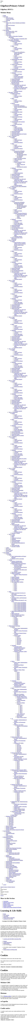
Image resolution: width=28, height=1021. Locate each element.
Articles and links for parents (17, 435)
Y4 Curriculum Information (17, 433)
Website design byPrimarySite (10, 949)
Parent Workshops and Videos (17, 614)
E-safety (16, 171)
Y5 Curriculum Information (17, 490)
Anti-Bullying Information (14, 859)
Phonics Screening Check (19, 162)
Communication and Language (18, 69)
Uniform (8, 878)
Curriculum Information (16, 307)
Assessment (8, 832)
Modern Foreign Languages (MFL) (19, 769)
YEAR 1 (16, 618)
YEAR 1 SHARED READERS (21, 208)
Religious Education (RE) (16, 784)
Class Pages (8, 35)
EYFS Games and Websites (20, 602)
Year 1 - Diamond (12, 136)
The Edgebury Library (16, 572)
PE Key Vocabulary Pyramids (20, 758)
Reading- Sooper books (11, 827)
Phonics (13, 50)
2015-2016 (11, 824)
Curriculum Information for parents (18, 458)
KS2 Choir (8, 33)
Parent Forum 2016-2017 (14, 854)
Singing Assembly (10, 828)
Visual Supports (12, 872)
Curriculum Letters (15, 80)
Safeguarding (9, 856)
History (13, 661)
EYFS (10, 555)
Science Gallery (17, 635)
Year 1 (15, 584)
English (13, 137)
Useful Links (9, 879)
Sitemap (5, 941)
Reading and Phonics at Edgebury (18, 563)
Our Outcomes (6, 831)
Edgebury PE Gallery (18, 760)
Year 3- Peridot (12, 348)
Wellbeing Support (18, 91)
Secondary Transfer (15, 533)
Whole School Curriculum (14, 625)
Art (12, 718)
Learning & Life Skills (16, 811)
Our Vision (5, 16)
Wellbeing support (18, 185)
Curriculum (8, 553)
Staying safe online (18, 223)
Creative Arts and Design (16, 64)
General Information (15, 79)
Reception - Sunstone (13, 92)
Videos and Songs (18, 43)
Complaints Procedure (10, 843)
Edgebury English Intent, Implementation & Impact (16, 562)
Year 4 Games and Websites (20, 607)
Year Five (19, 643)
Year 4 (15, 588)
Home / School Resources (14, 874)
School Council (9, 550)
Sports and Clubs (9, 877)
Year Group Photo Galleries (17, 581)
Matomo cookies (7, 996)
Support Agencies (12, 876)
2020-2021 (11, 818)
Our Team (5, 21)
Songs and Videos (18, 48)
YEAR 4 (16, 622)
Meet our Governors (10, 25)
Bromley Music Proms (22, 696)
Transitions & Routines (14, 870)
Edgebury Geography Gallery (20, 651)
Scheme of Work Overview (20, 790)
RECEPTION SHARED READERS (22, 154)
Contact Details (9, 844)
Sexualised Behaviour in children (16, 860)
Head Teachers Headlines (11, 849)
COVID (8, 845)
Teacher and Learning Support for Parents (15, 829)
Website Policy (6, 943)
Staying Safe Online (18, 129)
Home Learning (9, 826)
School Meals (9, 863)
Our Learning (6, 552)
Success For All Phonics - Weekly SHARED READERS (19, 53)
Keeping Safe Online (18, 76)
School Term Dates (10, 865)
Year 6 (15, 590)
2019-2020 (11, 820)
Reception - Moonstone (14, 39)
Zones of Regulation (18, 77)
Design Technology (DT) (16, 737)
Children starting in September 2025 (19, 38)
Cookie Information (7, 942)
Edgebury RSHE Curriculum (20, 806)
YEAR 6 (16, 624)
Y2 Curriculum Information (17, 270)
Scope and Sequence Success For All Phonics (20, 568)
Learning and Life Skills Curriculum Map (19, 813)
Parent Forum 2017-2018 (14, 852)
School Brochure (9, 18)
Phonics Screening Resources (20, 213)
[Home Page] (1, 2)
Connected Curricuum (16, 538)
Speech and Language (13, 871)
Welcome (8, 20)
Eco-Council (8, 551)
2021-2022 (11, 817)
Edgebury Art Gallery (18, 724)
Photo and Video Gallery (19, 778)
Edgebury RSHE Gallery (19, 810)
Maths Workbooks (15, 613)
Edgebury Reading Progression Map (18, 565)
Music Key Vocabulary (19, 694)
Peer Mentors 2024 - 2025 (11, 31)
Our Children (6, 30)
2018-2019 (11, 821)
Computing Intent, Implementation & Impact (19, 682)
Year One (19, 638)
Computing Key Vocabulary (20, 686)
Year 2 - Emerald (12, 240)
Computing (13, 680)
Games (15, 42)
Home (4, 15)
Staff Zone (8, 27)
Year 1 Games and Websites (20, 603)
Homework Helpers (18, 142)
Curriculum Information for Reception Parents (17, 82)
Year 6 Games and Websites (20, 610)
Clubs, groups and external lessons (21, 714)
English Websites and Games (17, 579)
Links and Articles (15, 83)
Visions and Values (10, 19)
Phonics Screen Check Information (18, 186)
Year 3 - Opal (11, 317)
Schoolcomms (9, 861)
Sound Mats (16, 104)
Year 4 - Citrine (12, 380)
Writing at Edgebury (15, 573)
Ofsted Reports (9, 835)
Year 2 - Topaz (12, 280)
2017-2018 (11, 822)
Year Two (19, 639)
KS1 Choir (8, 549)
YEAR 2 (16, 619)
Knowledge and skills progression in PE (18, 757)
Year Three (19, 640)
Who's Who (8, 29)
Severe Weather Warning (11, 866)
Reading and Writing (15, 41)
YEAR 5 (16, 623)
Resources (11, 882)
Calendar (8, 842)
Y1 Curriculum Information (17, 176)
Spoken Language (15, 577)
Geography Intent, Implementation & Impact (19, 647)
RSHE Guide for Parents (19, 809)
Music (12, 688)
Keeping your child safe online (20, 87)
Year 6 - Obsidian (12, 500)
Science (13, 627)
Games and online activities (20, 158)
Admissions (8, 838)
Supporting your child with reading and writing (20, 86)
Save (12, 1019)
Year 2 (15, 585)
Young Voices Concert (22, 717)
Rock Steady (19, 716)
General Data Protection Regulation (13, 848)
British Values (14, 815)
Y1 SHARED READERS (20, 156)
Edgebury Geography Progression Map (18, 649)
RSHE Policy (17, 807)
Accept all (8, 966)
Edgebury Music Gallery (19, 695)
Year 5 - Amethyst (12, 436)
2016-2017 (11, 823)
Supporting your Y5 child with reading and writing (20, 493)
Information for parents (22, 166)
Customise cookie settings (16, 966)
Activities (16, 44)
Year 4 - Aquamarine (13, 412)
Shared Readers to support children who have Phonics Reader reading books (20, 244)
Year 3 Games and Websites (20, 606)
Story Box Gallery (15, 580)
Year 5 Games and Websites (20, 608)
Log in (4, 884)
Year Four (19, 641)
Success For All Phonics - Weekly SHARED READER (20, 106)
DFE (7, 834)
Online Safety (12, 857)
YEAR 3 (16, 621)
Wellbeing (13, 72)
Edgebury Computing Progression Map (18, 685)
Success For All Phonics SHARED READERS (19, 151)
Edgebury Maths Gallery (16, 616)
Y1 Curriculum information (17, 227)
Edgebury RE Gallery (19, 791)
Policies (7, 855)
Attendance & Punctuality (11, 840)
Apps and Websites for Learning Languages (19, 776)
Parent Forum (9, 851)
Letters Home (9, 850)
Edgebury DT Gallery (19, 743)
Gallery (7, 547)
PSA (7, 26)
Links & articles (14, 229)
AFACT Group (9, 839)
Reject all (3, 966)
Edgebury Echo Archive (11, 816)
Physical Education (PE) (16, 752)
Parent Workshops (15, 578)
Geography (13, 645)
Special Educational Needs (11, 867)
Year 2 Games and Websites (20, 605)
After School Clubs (10, 32)
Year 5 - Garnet (12, 468)
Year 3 (15, 586)
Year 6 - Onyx (12, 534)
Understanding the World (16, 59)
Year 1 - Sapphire (12, 187)
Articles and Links (15, 308)
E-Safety (8, 846)
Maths (12, 46)
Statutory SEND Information (15, 873)
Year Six (19, 644)
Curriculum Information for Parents (19, 133)
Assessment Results (10, 833)
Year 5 (15, 589)
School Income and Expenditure (13, 862)
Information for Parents (22, 214)
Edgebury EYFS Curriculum (17, 558)
